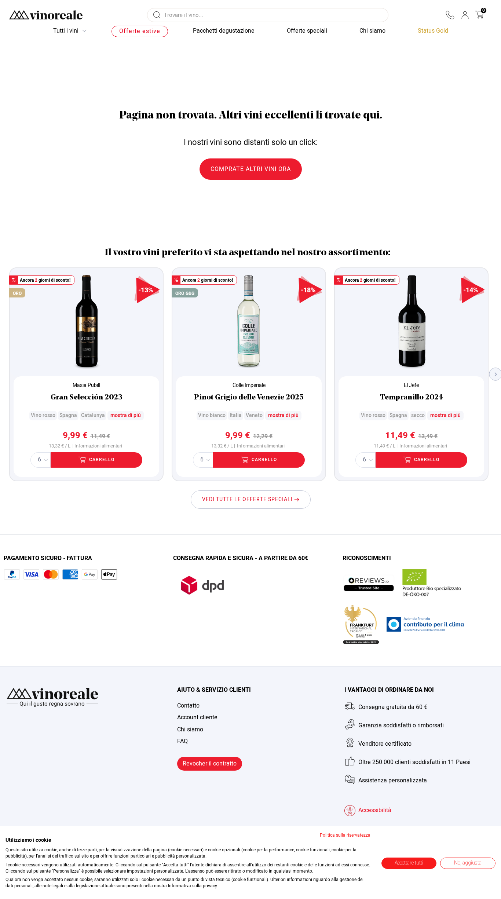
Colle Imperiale (249, 385)
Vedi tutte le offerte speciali (248, 499)
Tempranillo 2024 (411, 397)
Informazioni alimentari (98, 446)
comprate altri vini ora (251, 169)
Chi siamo (190, 729)
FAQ (182, 741)
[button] (450, 15)
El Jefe (411, 385)
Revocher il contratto (210, 763)
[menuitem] (433, 31)
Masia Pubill (86, 385)
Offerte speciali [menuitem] (307, 30)
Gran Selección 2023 (86, 397)
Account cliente (197, 717)
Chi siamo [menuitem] (372, 30)
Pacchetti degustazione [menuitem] (224, 30)
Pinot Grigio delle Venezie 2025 (249, 397)
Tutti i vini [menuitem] (65, 30)
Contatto (188, 705)
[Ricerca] (156, 15)
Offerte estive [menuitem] (139, 31)
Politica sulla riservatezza (345, 835)
